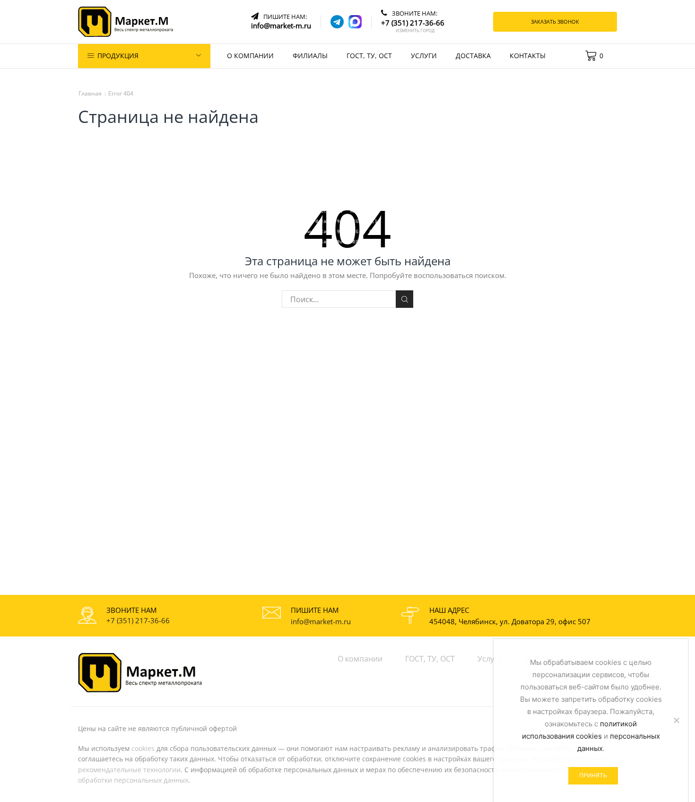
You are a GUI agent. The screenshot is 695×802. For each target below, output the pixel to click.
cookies (143, 748)
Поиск (404, 299)
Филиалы (310, 55)
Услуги (424, 55)
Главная (90, 93)
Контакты (528, 55)
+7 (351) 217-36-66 (138, 620)
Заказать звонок (555, 21)
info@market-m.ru (321, 621)
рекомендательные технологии (129, 769)
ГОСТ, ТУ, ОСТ (369, 55)
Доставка (473, 55)
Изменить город (415, 31)
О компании (250, 55)
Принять (593, 775)
